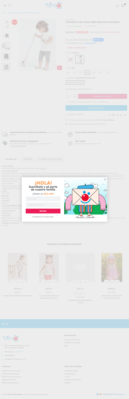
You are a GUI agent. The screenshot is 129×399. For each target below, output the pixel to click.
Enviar (43, 211)
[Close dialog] (105, 179)
